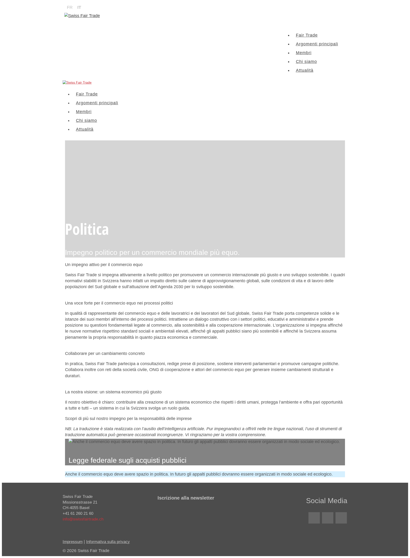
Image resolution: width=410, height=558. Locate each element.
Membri (304, 52)
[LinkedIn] (314, 518)
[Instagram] (341, 518)
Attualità (304, 70)
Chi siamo (306, 61)
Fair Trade (307, 35)
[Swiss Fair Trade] (77, 82)
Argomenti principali (317, 44)
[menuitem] (70, 7)
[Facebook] (327, 518)
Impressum (73, 541)
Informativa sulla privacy (108, 541)
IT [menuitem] (79, 7)
